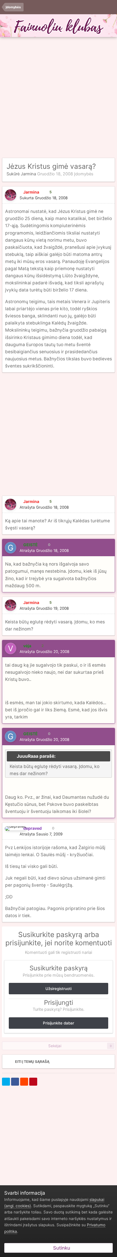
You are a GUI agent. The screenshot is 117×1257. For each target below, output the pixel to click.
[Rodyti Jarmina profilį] (10, 195)
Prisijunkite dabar (58, 1023)
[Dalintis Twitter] (6, 1082)
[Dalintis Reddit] (24, 1082)
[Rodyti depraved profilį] (15, 828)
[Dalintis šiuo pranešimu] (108, 198)
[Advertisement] (58, 97)
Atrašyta (44, 507)
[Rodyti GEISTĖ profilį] (10, 547)
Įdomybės (83, 173)
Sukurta (44, 198)
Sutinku (60, 1248)
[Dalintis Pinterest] (33, 1082)
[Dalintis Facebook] (15, 1082)
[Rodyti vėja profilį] (10, 648)
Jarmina (28, 173)
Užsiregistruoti (58, 988)
